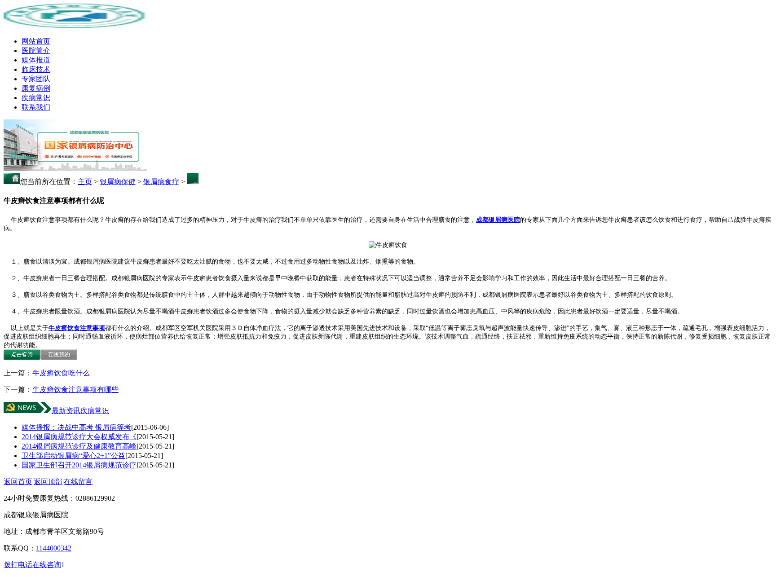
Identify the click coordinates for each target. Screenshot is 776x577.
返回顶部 (48, 481)
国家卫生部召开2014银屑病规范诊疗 (79, 465)
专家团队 (36, 79)
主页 (85, 181)
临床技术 (36, 69)
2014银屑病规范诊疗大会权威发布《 (79, 436)
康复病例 (36, 88)
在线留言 (78, 481)
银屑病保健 (118, 181)
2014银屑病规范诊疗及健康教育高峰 (79, 446)
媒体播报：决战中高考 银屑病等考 (76, 427)
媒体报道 (36, 60)
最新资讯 (66, 410)
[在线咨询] (22, 357)
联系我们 (36, 107)
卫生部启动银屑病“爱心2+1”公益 (73, 455)
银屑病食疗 (161, 181)
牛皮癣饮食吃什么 (61, 373)
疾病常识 (36, 97)
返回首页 (18, 481)
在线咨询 (46, 564)
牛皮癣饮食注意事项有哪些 (75, 389)
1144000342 (53, 548)
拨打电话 (18, 564)
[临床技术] (75, 168)
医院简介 (36, 50)
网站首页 (36, 41)
